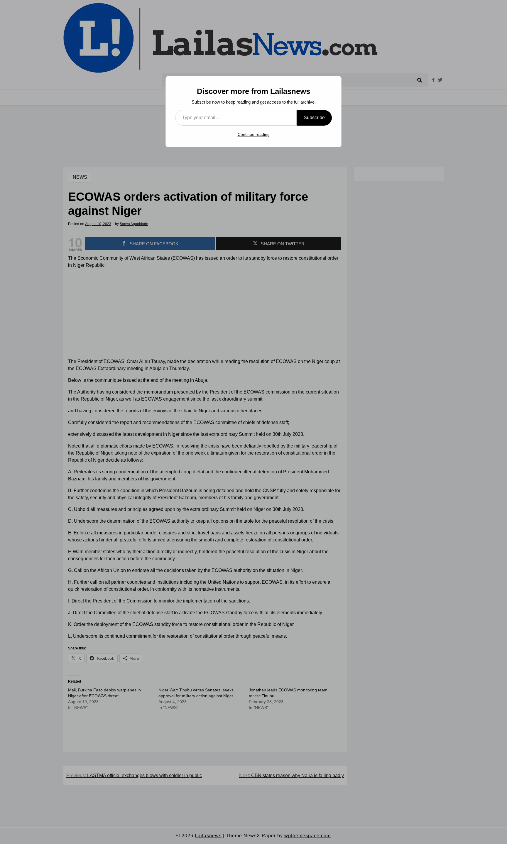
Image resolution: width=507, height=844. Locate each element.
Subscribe (314, 117)
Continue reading (254, 134)
